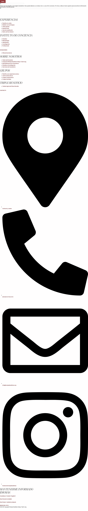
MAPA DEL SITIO (4, 505)
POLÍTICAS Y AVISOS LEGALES (8, 502)
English (13, 496)
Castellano (3, 496)
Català (8, 496)
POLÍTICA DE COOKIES (6, 499)
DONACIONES (3, 50)
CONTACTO (3, 90)
